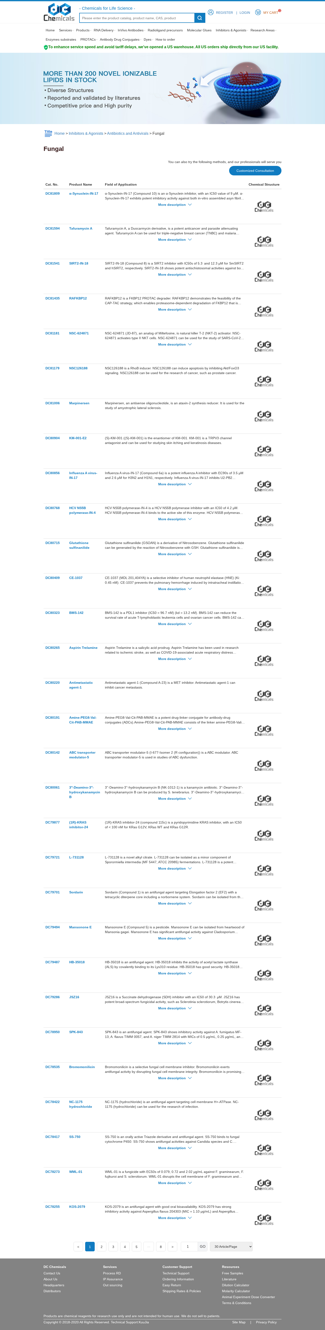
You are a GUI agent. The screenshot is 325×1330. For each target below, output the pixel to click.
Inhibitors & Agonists (231, 30)
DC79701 (52, 892)
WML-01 (75, 1172)
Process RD (112, 1273)
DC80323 (52, 613)
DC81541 (52, 263)
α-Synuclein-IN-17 (83, 193)
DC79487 (52, 962)
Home (50, 30)
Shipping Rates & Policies (181, 1291)
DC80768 (52, 508)
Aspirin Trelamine (83, 648)
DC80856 (52, 473)
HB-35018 (77, 962)
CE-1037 (76, 578)
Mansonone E (80, 927)
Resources (230, 1267)
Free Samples (232, 1273)
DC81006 (52, 403)
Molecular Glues (199, 30)
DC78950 (52, 1032)
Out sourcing (112, 1285)
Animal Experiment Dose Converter (248, 1297)
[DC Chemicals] (59, 12)
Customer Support (177, 1267)
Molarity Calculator (236, 1291)
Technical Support (175, 1273)
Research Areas (263, 30)
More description (172, 205)
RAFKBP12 (78, 298)
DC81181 (52, 333)
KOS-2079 (77, 1207)
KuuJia (144, 1322)
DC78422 (52, 1102)
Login (245, 12)
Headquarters (54, 1285)
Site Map (239, 1322)
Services (65, 30)
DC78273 (52, 1172)
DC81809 (52, 193)
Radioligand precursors (165, 30)
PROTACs (88, 39)
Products (82, 30)
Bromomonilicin (82, 1067)
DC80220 (52, 682)
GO (203, 1246)
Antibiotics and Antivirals (127, 133)
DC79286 (52, 997)
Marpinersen (79, 403)
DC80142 (52, 752)
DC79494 (52, 927)
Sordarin (76, 892)
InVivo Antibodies (130, 30)
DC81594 (52, 228)
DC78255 (52, 1207)
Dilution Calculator (235, 1285)
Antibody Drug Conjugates (119, 39)
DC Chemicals (55, 1267)
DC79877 (52, 822)
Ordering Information (178, 1279)
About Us (50, 1279)
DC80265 (52, 648)
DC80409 (52, 578)
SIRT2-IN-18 (78, 263)
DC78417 (52, 1137)
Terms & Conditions (236, 1303)
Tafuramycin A (80, 228)
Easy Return (171, 1285)
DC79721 (52, 857)
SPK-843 (76, 1032)
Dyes (147, 39)
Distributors (52, 1291)
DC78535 (52, 1067)
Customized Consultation (255, 171)
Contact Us (52, 1273)
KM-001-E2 (78, 438)
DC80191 (52, 717)
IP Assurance (113, 1279)
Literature (229, 1279)
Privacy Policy (266, 1322)
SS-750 (74, 1137)
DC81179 (52, 368)
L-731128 (76, 857)
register (224, 12)
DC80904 (52, 438)
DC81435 (52, 298)
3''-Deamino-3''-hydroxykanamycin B (84, 792)
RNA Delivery (103, 30)
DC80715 (52, 543)
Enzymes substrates (61, 39)
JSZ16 (74, 997)
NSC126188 (78, 368)
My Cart (270, 11)
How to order (165, 39)
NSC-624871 (79, 333)
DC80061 (52, 787)
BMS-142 (76, 613)
